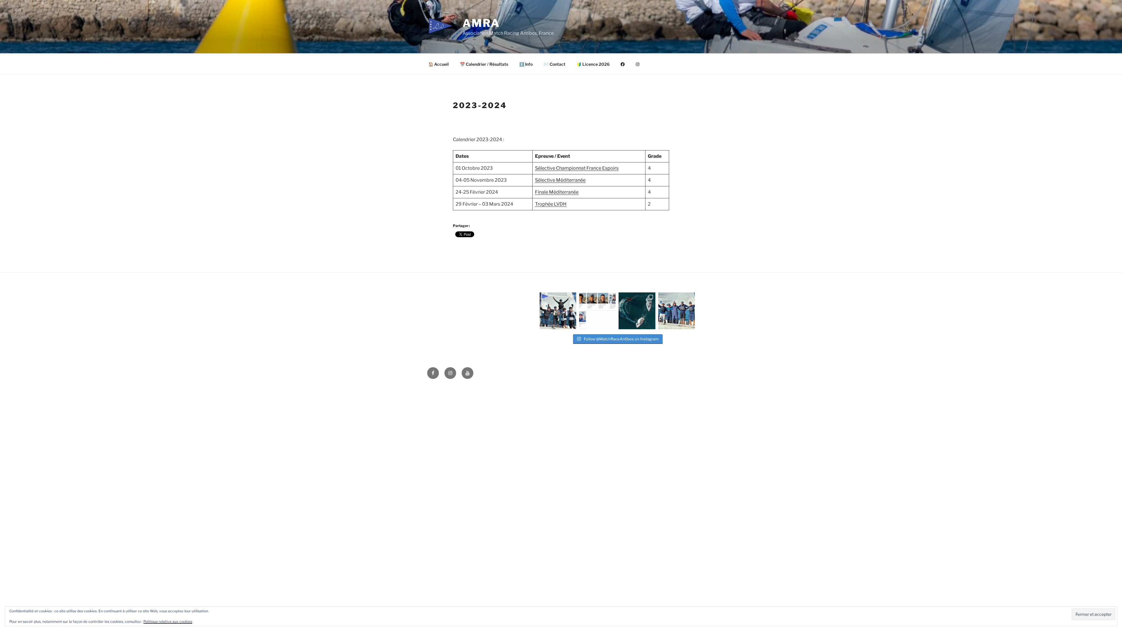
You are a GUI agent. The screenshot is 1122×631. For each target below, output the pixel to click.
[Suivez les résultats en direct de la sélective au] (597, 310)
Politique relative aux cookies (167, 621)
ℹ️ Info (526, 64)
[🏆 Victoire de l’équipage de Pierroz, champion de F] (558, 310)
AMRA (481, 23)
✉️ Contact (554, 64)
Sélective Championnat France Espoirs (577, 168)
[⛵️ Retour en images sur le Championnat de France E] (637, 310)
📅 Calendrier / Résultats (484, 64)
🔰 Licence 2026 (593, 64)
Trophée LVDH (551, 204)
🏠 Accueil (438, 64)
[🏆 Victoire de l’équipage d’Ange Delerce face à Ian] (676, 310)
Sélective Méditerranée (560, 180)
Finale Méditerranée (557, 192)
